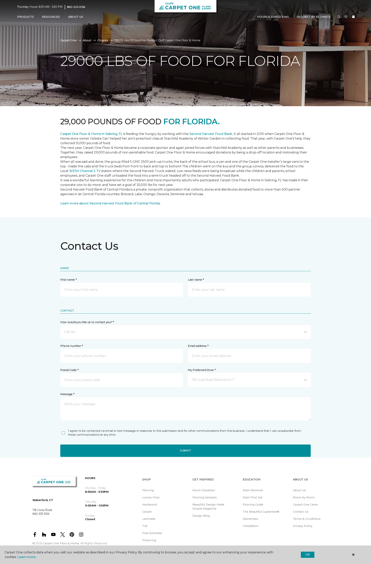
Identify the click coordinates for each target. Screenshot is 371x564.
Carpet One (68, 40)
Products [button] (25, 17)
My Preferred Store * (201, 370)
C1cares (102, 40)
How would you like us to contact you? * (87, 322)
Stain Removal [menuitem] (253, 490)
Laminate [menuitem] (148, 519)
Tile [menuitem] (144, 526)
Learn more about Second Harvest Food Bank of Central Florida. (110, 203)
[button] (339, 17)
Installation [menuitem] (251, 526)
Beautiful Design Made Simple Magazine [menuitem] (208, 506)
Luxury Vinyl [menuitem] (150, 497)
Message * (67, 394)
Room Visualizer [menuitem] (203, 490)
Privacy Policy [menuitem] (302, 526)
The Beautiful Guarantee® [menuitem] (261, 511)
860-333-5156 (76, 7)
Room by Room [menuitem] (304, 497)
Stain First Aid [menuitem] (252, 497)
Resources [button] (51, 17)
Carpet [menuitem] (147, 511)
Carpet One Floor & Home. (61, 543)
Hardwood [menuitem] (149, 504)
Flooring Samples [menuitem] (204, 497)
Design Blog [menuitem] (201, 515)
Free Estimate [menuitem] (152, 533)
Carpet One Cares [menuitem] (305, 504)
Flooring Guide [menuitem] (253, 504)
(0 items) (353, 16)
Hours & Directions (273, 17)
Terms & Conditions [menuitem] (307, 519)
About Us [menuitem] (299, 490)
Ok (307, 554)
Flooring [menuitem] (148, 490)
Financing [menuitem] (149, 540)
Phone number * (71, 346)
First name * (68, 279)
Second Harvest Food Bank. (211, 134)
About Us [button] (75, 17)
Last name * (196, 279)
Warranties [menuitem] (250, 519)
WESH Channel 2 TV (84, 171)
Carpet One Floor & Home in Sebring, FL (91, 134)
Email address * (198, 346)
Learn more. (26, 557)
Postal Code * (69, 370)
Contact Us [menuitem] (300, 511)
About (87, 40)
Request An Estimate (314, 17)
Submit (185, 450)
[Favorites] (346, 17)
